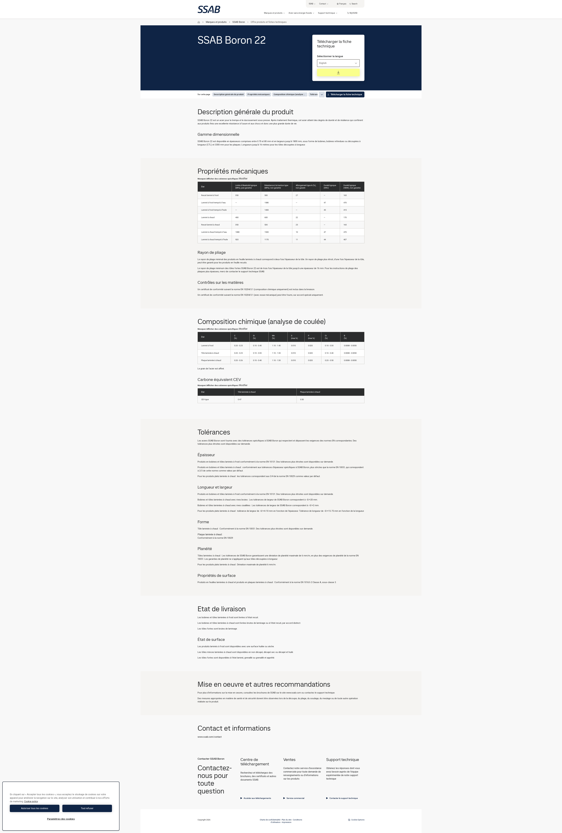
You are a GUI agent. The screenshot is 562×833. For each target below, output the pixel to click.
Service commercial (295, 798)
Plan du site (286, 820)
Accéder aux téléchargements (257, 798)
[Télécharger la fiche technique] (338, 72)
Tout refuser (87, 808)
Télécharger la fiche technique (346, 94)
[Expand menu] (322, 94)
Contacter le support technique (343, 798)
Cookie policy (31, 801)
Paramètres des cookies (61, 819)
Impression (286, 822)
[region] (60, 806)
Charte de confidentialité (270, 820)
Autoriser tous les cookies (34, 808)
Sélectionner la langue (330, 56)
